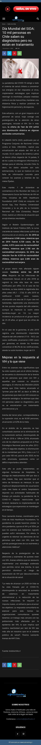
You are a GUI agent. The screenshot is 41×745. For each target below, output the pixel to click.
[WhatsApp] (19, 53)
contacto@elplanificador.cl (25, 719)
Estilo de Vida (12, 24)
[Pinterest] (14, 53)
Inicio (3, 24)
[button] (3, 19)
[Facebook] (4, 53)
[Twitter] (9, 53)
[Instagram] (23, 734)
